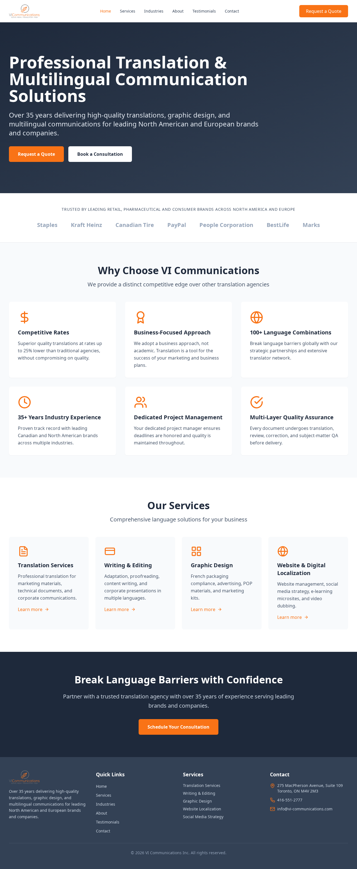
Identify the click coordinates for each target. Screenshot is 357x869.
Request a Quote (323, 11)
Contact (232, 11)
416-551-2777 (289, 800)
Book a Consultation (100, 154)
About (178, 11)
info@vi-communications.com (304, 808)
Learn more (30, 609)
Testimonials (204, 11)
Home (105, 11)
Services (127, 11)
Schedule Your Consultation (178, 727)
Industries (153, 11)
